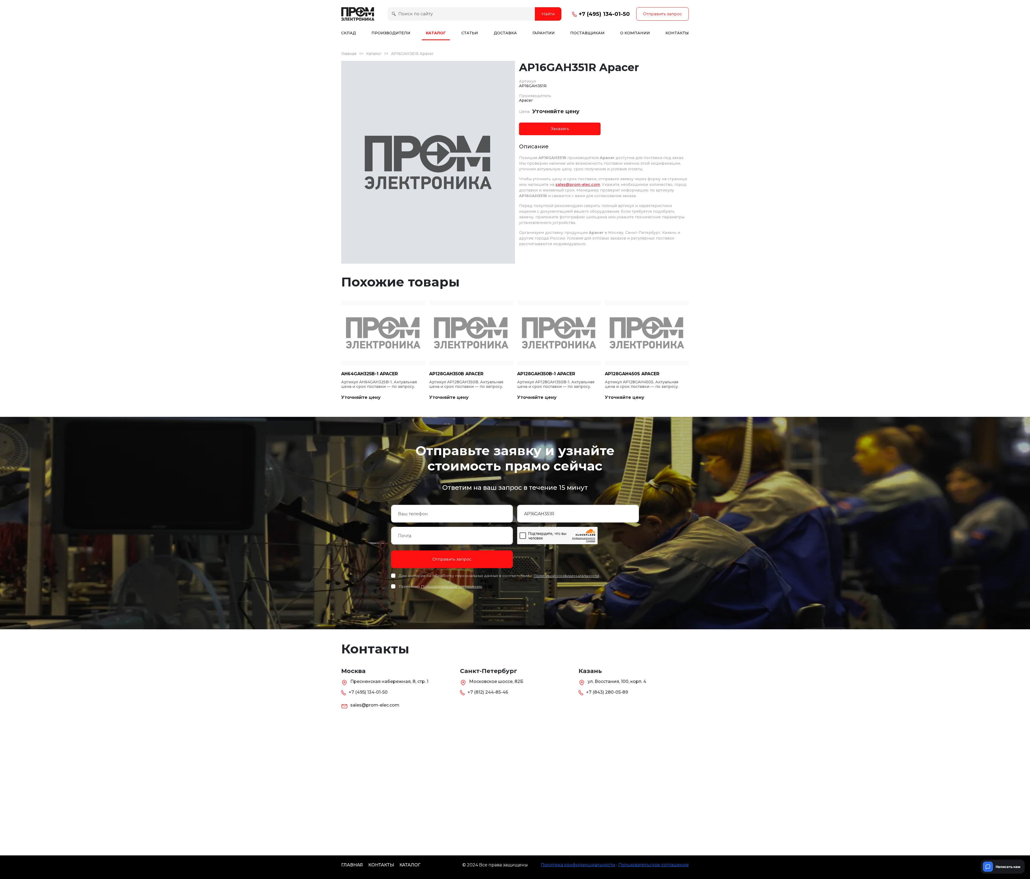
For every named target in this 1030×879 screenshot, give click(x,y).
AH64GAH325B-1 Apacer (369, 373)
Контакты (677, 33)
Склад (348, 33)
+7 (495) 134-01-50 (603, 14)
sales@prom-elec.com (578, 184)
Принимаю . (441, 586)
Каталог (436, 33)
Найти (548, 13)
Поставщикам (587, 33)
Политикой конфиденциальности (566, 575)
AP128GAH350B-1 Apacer (546, 373)
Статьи (469, 33)
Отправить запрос (662, 13)
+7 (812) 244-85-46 (488, 692)
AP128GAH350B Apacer (456, 373)
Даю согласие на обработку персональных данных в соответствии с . (499, 575)
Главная (348, 53)
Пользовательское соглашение (451, 586)
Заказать (560, 128)
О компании (635, 33)
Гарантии (543, 33)
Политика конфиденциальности (578, 864)
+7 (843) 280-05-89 (607, 692)
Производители (390, 33)
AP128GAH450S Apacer (632, 373)
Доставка (505, 33)
